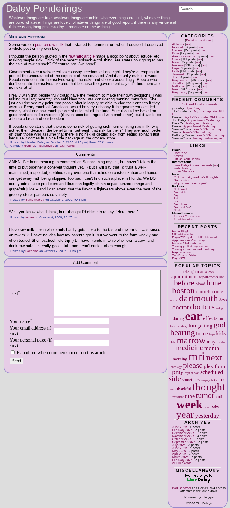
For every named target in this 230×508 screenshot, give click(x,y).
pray (178, 371)
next (214, 357)
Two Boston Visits (184, 255)
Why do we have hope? (190, 183)
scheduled (211, 372)
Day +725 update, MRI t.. (198, 112)
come (217, 291)
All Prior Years (181, 463)
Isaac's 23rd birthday (207, 129)
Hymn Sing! (194, 108)
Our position (182, 180)
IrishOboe (180, 152)
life (173, 342)
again (194, 271)
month (211, 348)
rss (188, 44)
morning (180, 359)
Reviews (178, 65)
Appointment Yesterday (203, 120)
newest (70, 145)
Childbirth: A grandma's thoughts (196, 177)
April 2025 (179, 454)
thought (208, 387)
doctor (180, 307)
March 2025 (180, 457)
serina (29, 217)
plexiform (214, 366)
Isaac (176, 62)
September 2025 (184, 442)
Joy (174, 77)
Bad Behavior (181, 487)
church (203, 291)
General (177, 50)
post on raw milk (49, 44)
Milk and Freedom (26, 36)
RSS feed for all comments (199, 104)
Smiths (178, 155)
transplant (178, 397)
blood (200, 284)
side (175, 378)
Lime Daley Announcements (193, 165)
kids (221, 333)
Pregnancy (179, 92)
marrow (191, 340)
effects (210, 318)
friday (183, 326)
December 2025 (183, 433)
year (185, 414)
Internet (177, 47)
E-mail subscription (199, 40)
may (211, 342)
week (189, 404)
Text (15, 293)
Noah (176, 89)
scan (196, 373)
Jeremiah (178, 74)
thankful (184, 389)
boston (183, 290)
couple (173, 300)
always (209, 271)
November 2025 (183, 436)
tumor (205, 395)
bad (221, 277)
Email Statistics (184, 171)
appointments (208, 277)
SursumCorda (34, 199)
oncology (176, 367)
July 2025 (179, 445)
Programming (181, 80)
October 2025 (181, 439)
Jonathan (178, 83)
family (174, 326)
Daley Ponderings (44, 8)
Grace (176, 59)
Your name (21, 321)
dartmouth (198, 298)
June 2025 (179, 448)
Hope (176, 68)
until (219, 396)
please (193, 365)
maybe (221, 342)
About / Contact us (187, 216)
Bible (175, 53)
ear (193, 316)
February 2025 (182, 460)
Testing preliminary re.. (208, 138)
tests (173, 389)
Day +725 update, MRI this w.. (204, 117)
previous (50, 145)
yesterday (207, 415)
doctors (202, 306)
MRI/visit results (182, 234)
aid (202, 272)
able (185, 271)
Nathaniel (178, 86)
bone (214, 283)
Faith (175, 71)
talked (214, 380)
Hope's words (181, 252)
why (215, 407)
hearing (182, 332)
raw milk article (82, 56)
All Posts (178, 44)
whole (207, 407)
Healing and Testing (198, 123)
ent (221, 319)
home (202, 333)
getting (204, 326)
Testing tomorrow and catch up (193, 249)
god (219, 325)
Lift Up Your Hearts (187, 158)
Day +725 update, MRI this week (194, 237)
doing (219, 308)
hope (212, 334)
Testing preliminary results (190, 246)
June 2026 (179, 427)
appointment (184, 276)
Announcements (183, 56)
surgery (205, 380)
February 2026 (182, 430)
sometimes (191, 379)
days (223, 299)
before (184, 283)
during (178, 318)
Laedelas (31, 251)
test (223, 379)
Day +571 (179, 258)
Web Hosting (182, 168)
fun (192, 325)
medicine (189, 347)
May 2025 (179, 451)
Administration (183, 219)
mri (196, 356)
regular (189, 373)
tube (190, 396)
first (40, 145)
